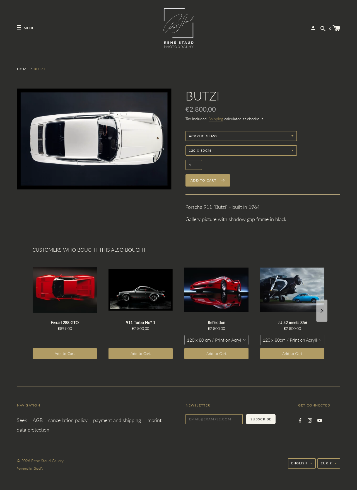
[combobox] (216, 340)
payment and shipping (117, 420)
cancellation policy (68, 420)
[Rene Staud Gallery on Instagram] (310, 419)
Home (23, 69)
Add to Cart (65, 353)
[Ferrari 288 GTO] (65, 290)
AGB (38, 420)
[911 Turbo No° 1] (140, 290)
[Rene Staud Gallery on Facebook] (300, 419)
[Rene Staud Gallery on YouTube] (319, 419)
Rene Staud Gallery (47, 460)
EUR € (326, 463)
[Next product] (321, 311)
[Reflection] (216, 290)
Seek (22, 420)
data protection (33, 430)
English (299, 463)
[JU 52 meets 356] (292, 290)
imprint (153, 420)
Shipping (216, 118)
